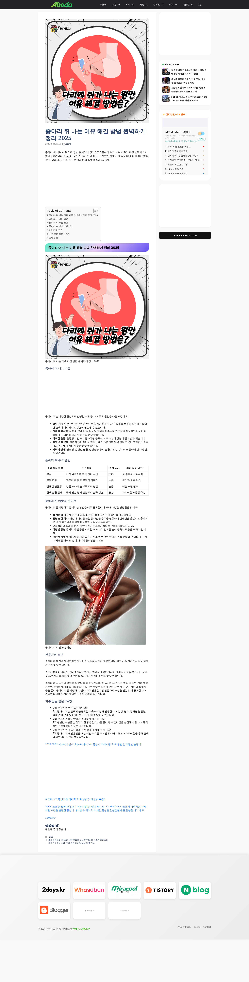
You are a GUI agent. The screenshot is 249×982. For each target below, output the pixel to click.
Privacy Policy (184, 926)
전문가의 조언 (56, 229)
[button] (200, 4)
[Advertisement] (97, 185)
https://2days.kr (81, 928)
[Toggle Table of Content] (94, 210)
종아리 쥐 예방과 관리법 (60, 226)
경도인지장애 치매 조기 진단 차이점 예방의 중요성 (71, 843)
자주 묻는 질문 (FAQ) (59, 233)
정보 (114, 4)
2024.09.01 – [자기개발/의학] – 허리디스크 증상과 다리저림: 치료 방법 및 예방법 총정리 (93, 744)
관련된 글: (54, 237)
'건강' (51, 836)
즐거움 (156, 4)
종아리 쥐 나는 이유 (58, 218)
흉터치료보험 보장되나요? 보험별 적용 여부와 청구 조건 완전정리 (78, 840)
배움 (142, 4)
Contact (207, 926)
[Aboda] (61, 4)
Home (103, 4)
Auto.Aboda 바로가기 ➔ (185, 235)
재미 (128, 4)
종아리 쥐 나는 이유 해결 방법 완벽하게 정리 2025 (73, 215)
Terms (197, 926)
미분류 (186, 4)
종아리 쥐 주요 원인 (58, 222)
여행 (171, 4)
